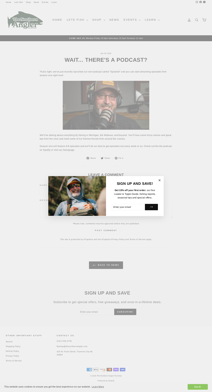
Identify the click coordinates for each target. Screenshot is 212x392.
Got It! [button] (197, 387)
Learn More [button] (98, 386)
